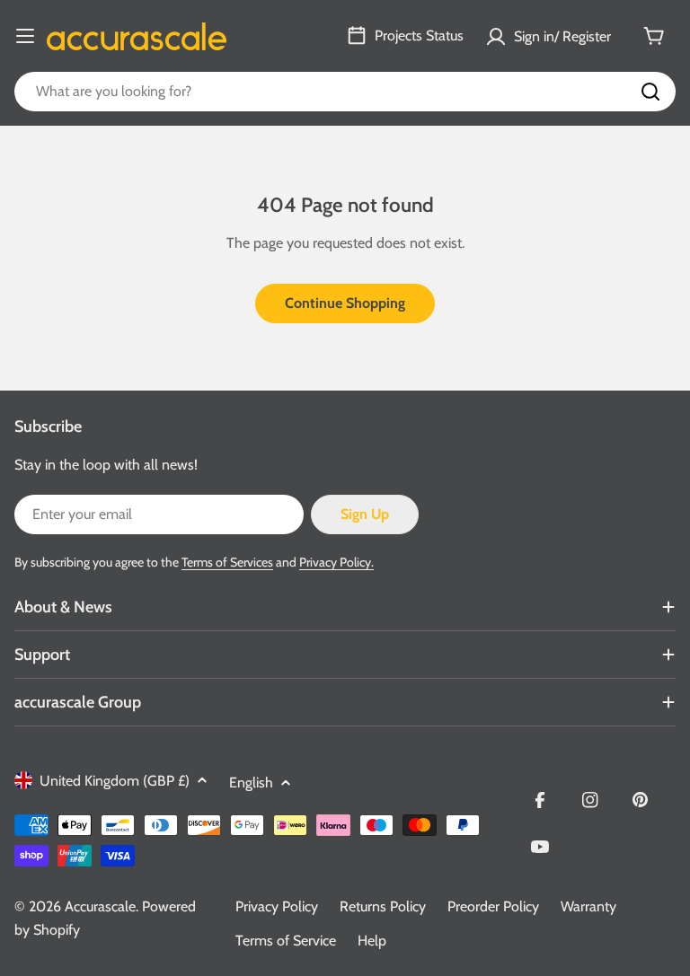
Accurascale (100, 906)
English (251, 782)
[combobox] (345, 91)
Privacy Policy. (336, 562)
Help (372, 940)
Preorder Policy (493, 906)
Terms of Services (227, 562)
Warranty (588, 906)
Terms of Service (285, 940)
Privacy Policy (276, 906)
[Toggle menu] (25, 36)
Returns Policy (383, 906)
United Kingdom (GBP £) (115, 780)
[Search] (650, 91)
